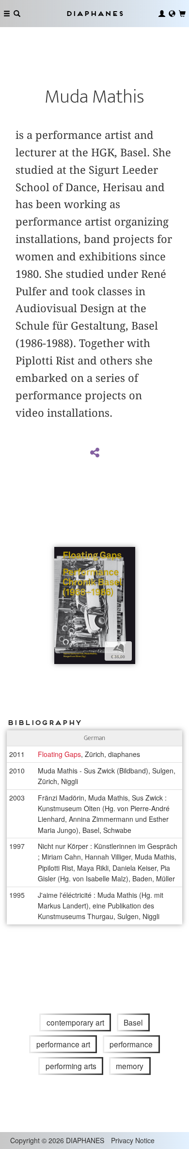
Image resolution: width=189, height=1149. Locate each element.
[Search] (17, 13)
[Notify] (61, 555)
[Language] (172, 13)
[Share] (94, 453)
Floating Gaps (59, 754)
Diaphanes (94, 13)
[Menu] (6, 13)
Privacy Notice (133, 1140)
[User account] (161, 13)
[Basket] (182, 13)
